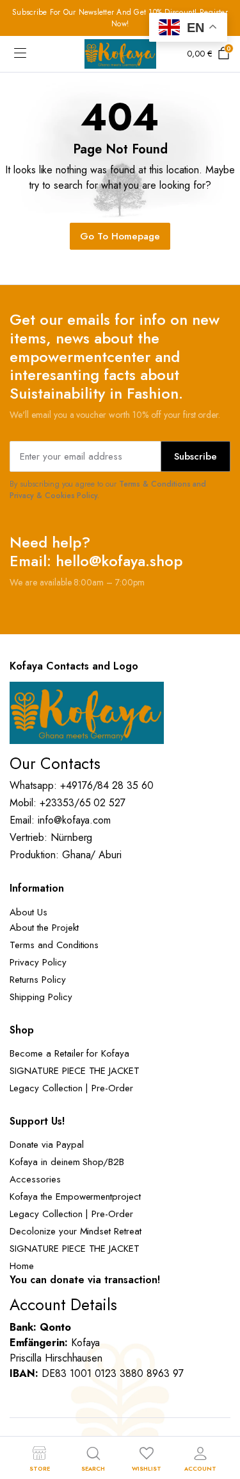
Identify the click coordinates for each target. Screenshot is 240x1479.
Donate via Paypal (47, 1144)
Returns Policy (38, 980)
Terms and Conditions (54, 945)
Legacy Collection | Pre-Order (71, 1088)
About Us (28, 912)
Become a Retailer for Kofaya (69, 1053)
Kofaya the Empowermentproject (75, 1196)
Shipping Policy (41, 997)
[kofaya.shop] (120, 53)
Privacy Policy (38, 962)
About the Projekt (44, 928)
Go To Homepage (120, 236)
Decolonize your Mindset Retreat (75, 1231)
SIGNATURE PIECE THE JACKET (75, 1071)
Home (22, 1266)
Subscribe (195, 456)
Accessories (35, 1179)
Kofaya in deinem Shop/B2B (67, 1162)
